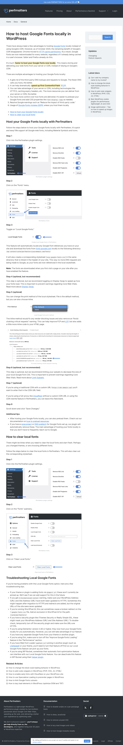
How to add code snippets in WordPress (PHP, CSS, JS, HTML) (35, 671)
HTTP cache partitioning (50, 52)
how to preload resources (37, 421)
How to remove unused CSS (56, 720)
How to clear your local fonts (22, 114)
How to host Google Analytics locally (60, 731)
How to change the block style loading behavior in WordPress (34, 668)
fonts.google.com (43, 248)
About (69, 11)
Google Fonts (59, 46)
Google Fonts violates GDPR (30, 105)
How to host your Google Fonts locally (27, 112)
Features (49, 11)
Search (108, 37)
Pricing (60, 11)
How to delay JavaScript (55, 715)
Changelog (93, 56)
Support (102, 11)
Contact (118, 741)
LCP (67, 321)
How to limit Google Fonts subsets (23, 680)
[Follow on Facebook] (91, 708)
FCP (63, 85)
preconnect (27, 424)
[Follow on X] (85, 708)
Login (114, 11)
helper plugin (37, 657)
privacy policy (37, 742)
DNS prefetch (40, 424)
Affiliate (110, 741)
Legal (103, 741)
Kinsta (27, 741)
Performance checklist (85, 11)
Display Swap (28, 287)
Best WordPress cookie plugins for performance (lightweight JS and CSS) (100, 101)
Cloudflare (37, 396)
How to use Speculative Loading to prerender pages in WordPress (36, 677)
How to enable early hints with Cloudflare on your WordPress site (36, 674)
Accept (87, 741)
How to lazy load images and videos (60, 725)
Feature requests (95, 58)
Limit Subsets (38, 377)
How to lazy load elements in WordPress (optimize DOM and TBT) (36, 683)
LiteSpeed (14, 646)
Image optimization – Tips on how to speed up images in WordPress (101, 109)
